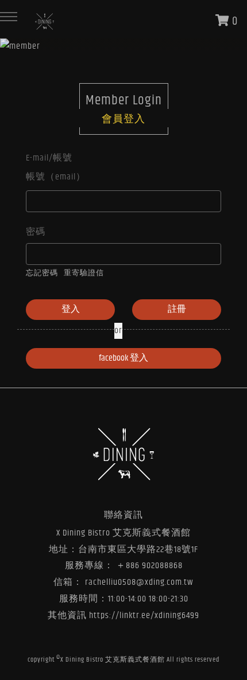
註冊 (177, 309)
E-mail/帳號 (49, 158)
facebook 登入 (123, 358)
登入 (70, 309)
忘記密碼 (42, 273)
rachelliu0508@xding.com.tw (139, 582)
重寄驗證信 (84, 273)
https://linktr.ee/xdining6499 (144, 615)
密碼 (35, 232)
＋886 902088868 (149, 565)
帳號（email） (56, 177)
